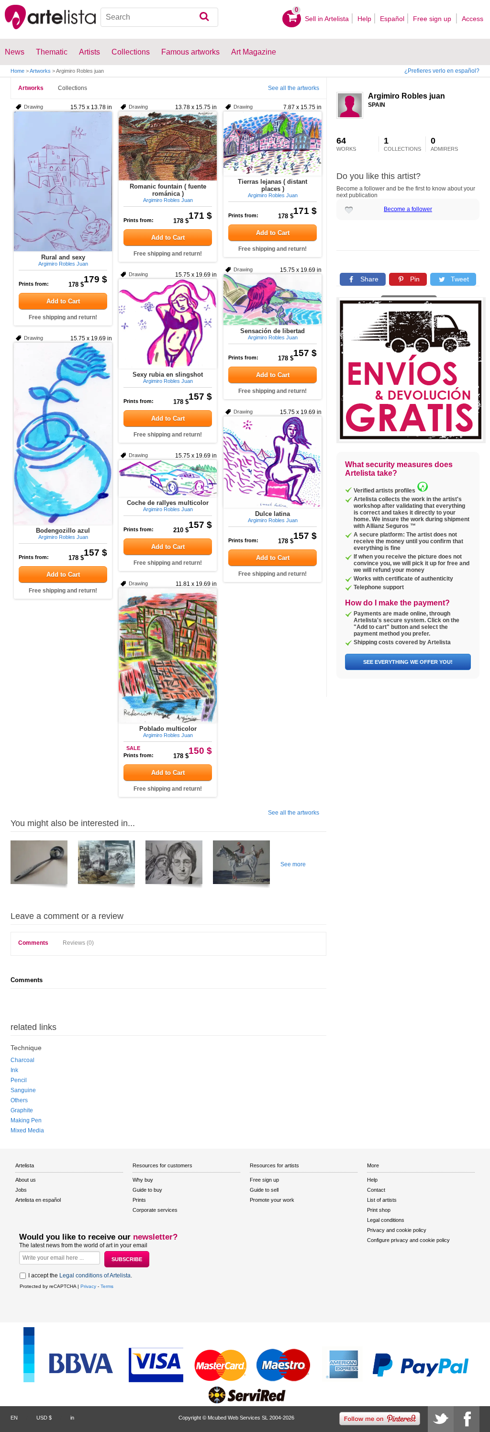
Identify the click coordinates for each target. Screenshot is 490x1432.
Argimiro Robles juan (406, 96)
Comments (33, 943)
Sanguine (23, 1090)
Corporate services (155, 1210)
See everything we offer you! (408, 662)
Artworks (40, 71)
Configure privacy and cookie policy (408, 1240)
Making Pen (26, 1120)
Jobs (21, 1190)
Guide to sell (264, 1190)
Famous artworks (190, 52)
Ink (14, 1070)
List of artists (382, 1200)
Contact (376, 1190)
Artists (89, 52)
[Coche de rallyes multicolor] (168, 478)
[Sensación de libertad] (272, 299)
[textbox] (159, 17)
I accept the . (80, 1275)
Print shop (378, 1210)
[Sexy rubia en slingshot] (168, 324)
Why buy (143, 1180)
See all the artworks (293, 88)
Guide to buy (147, 1190)
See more (293, 864)
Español (392, 18)
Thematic (51, 52)
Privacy (88, 1286)
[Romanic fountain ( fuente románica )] (168, 146)
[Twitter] (441, 1419)
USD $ (44, 1418)
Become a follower (408, 209)
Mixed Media (27, 1130)
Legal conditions (385, 1220)
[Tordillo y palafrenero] (241, 865)
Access (472, 18)
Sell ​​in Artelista (327, 18)
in (72, 1418)
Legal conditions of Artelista (95, 1275)
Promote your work (272, 1200)
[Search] (204, 17)
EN (14, 1418)
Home (17, 71)
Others (19, 1100)
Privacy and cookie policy (396, 1230)
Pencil (19, 1080)
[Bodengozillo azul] (63, 434)
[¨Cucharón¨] (39, 865)
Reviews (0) (78, 943)
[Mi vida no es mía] (106, 865)
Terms (106, 1286)
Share (368, 279)
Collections (72, 88)
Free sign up (433, 18)
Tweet (459, 279)
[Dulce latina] (272, 462)
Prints (139, 1200)
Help (364, 18)
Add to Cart (63, 301)
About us (25, 1180)
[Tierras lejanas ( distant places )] (272, 144)
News (14, 52)
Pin (414, 279)
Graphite (22, 1110)
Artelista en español (38, 1200)
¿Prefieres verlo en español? (441, 70)
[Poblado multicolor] (168, 655)
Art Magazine (253, 52)
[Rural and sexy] (63, 181)
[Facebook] (466, 1419)
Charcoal (22, 1060)
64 (346, 144)
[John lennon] (173, 865)
